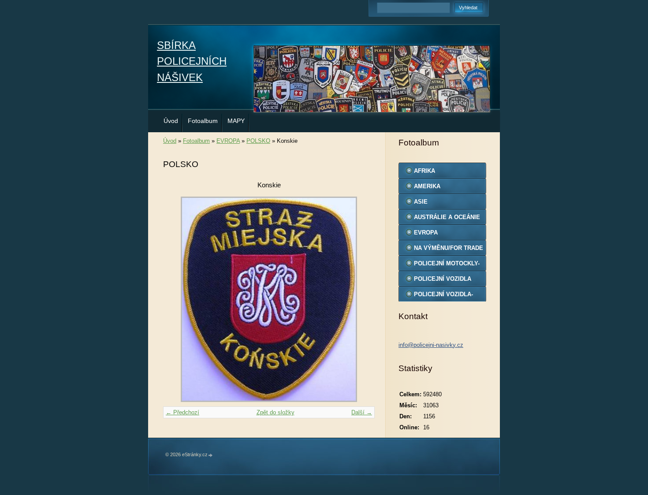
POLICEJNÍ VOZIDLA (442, 278)
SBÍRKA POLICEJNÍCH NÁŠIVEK (192, 61)
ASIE (421, 201)
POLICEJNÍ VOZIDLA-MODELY (443, 296)
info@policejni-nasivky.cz (430, 345)
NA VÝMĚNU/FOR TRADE (448, 248)
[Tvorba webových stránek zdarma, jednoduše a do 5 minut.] (211, 455)
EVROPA (228, 141)
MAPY (236, 120)
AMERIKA (427, 186)
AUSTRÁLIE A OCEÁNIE (447, 217)
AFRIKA (424, 170)
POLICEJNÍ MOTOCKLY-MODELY (447, 265)
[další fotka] (360, 299)
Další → (361, 412)
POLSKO (258, 141)
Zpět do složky (275, 412)
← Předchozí (182, 412)
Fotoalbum (203, 120)
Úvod (171, 120)
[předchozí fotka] (177, 299)
